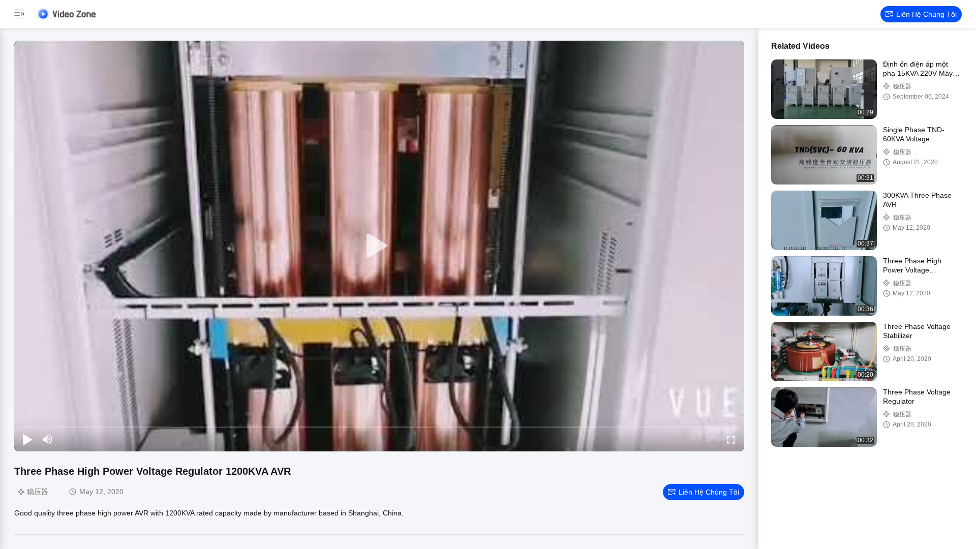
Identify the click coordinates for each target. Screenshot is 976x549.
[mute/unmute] (48, 439)
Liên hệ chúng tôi (926, 14)
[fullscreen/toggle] (731, 439)
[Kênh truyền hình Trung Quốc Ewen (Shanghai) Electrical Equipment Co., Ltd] (66, 14)
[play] (379, 246)
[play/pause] (27, 439)
